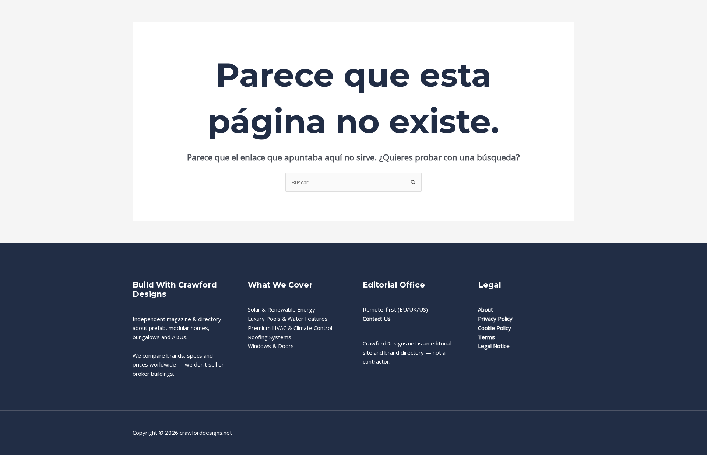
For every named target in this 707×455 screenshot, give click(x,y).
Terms (486, 337)
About (485, 309)
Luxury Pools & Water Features (288, 318)
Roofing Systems (269, 337)
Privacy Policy (495, 318)
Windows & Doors (271, 346)
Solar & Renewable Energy (281, 309)
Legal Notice (494, 346)
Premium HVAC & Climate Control (290, 327)
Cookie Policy (494, 327)
